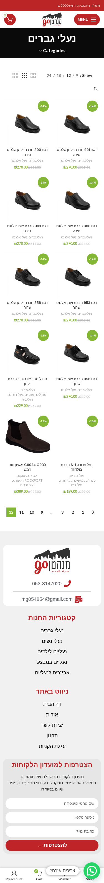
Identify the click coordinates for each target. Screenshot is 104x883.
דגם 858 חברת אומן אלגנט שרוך (27, 305)
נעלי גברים (85, 160)
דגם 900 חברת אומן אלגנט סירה (76, 228)
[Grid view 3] (24, 75)
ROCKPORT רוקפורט (27, 480)
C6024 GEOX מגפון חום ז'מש (27, 467)
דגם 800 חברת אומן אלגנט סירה (27, 152)
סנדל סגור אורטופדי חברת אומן (27, 381)
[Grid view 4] (15, 75)
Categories (54, 50)
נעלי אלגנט (68, 160)
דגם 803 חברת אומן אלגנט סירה (27, 228)
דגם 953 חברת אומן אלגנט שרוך (76, 305)
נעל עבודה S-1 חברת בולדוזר (77, 467)
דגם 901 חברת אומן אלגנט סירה (77, 152)
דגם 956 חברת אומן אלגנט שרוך (76, 381)
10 (31, 512)
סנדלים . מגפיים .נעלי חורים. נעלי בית (27, 396)
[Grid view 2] (33, 75)
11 (21, 512)
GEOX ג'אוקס (27, 476)
